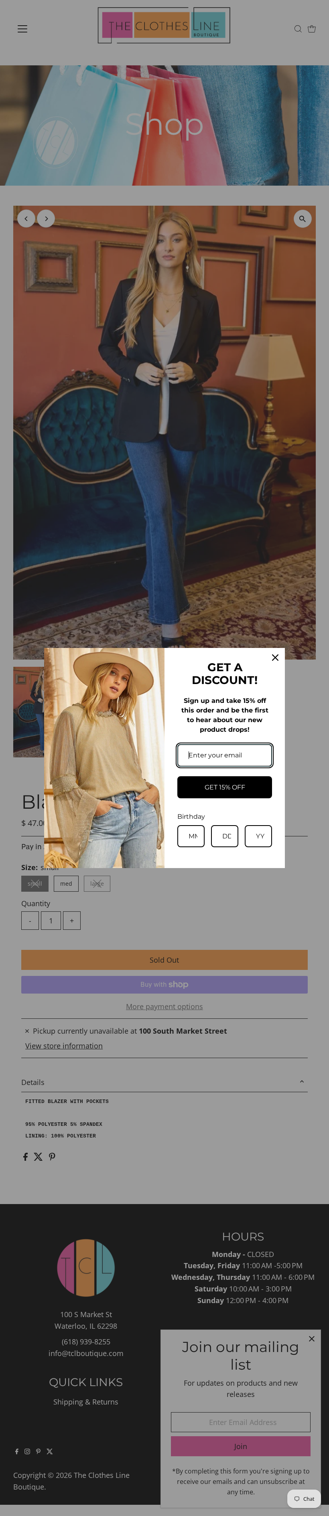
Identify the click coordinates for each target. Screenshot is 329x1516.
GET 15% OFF (225, 787)
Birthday (191, 816)
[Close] (275, 657)
